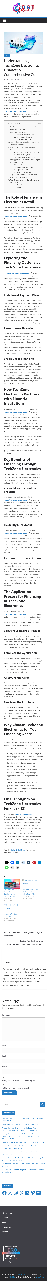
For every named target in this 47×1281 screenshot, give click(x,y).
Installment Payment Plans (25, 135)
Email (5, 1056)
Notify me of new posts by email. (15, 1088)
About (4, 1222)
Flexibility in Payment (24, 155)
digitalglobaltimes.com (10, 1253)
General (7, 55)
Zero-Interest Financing (24, 137)
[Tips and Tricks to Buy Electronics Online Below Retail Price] (30, 884)
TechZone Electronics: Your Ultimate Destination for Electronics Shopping (12, 893)
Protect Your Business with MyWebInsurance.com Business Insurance (25, 942)
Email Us (5, 1232)
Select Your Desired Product (26, 165)
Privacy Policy (7, 1213)
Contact (5, 1218)
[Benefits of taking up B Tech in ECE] (12, 908)
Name (5, 1045)
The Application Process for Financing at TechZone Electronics (25, 161)
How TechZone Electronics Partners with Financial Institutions (25, 143)
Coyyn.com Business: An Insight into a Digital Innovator (23, 934)
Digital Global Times (18, 850)
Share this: (20, 185)
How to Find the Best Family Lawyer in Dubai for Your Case (23, 1142)
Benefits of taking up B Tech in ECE (11, 915)
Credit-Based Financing (24, 139)
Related (19, 187)
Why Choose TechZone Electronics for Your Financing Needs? (23, 176)
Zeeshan (19, 79)
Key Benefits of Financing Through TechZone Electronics (22, 148)
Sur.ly (15, 1258)
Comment (6, 1015)
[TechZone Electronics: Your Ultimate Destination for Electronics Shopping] (12, 884)
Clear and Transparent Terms (26, 157)
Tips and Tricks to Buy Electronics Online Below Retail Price (30, 892)
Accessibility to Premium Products (28, 152)
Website (5, 1066)
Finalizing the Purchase (24, 172)
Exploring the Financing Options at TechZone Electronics (23, 130)
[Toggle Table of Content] (38, 123)
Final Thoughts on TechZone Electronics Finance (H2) (24, 181)
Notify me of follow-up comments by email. (20, 1080)
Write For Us (6, 1227)
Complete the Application (25, 167)
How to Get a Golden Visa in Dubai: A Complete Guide (21, 1124)
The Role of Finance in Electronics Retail (25, 127)
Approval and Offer (23, 170)
